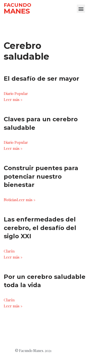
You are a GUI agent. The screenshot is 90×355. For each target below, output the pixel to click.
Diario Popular (16, 93)
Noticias (10, 199)
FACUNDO (17, 5)
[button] (81, 9)
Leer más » (13, 99)
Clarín (9, 251)
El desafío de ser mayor (41, 78)
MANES (17, 11)
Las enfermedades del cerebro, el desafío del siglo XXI (40, 228)
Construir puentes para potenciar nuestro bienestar (41, 176)
